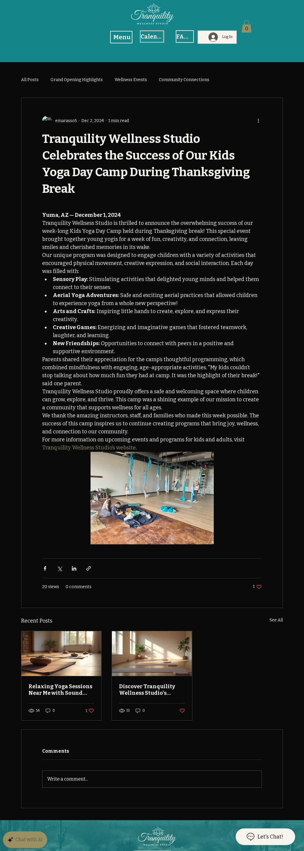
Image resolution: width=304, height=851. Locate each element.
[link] (246, 26)
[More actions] (258, 120)
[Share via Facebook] (45, 568)
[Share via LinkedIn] (74, 568)
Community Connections (184, 79)
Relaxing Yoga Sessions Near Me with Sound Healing (60, 689)
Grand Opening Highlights (76, 79)
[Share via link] (88, 568)
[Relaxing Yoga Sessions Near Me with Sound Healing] (61, 653)
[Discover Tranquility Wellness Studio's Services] (152, 653)
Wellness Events (131, 79)
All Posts (30, 79)
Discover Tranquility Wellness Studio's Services (147, 689)
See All (276, 620)
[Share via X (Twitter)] (59, 568)
